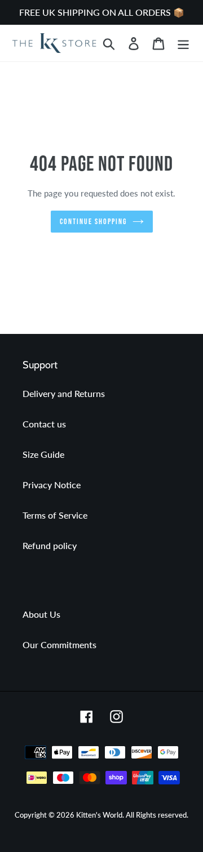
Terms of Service (55, 515)
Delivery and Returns (64, 393)
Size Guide (43, 454)
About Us (41, 614)
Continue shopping (93, 221)
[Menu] (183, 43)
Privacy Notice (52, 484)
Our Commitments (59, 644)
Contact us (44, 423)
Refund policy (50, 545)
